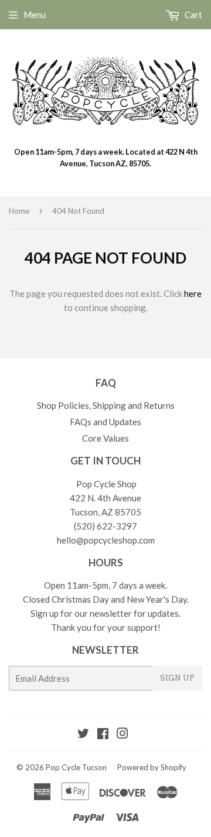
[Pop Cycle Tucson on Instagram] (122, 734)
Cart (192, 14)
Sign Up (177, 678)
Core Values (105, 438)
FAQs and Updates (105, 421)
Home (19, 211)
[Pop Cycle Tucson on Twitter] (83, 734)
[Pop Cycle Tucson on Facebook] (103, 734)
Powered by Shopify (151, 767)
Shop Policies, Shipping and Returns (106, 405)
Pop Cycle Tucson (76, 767)
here (193, 293)
